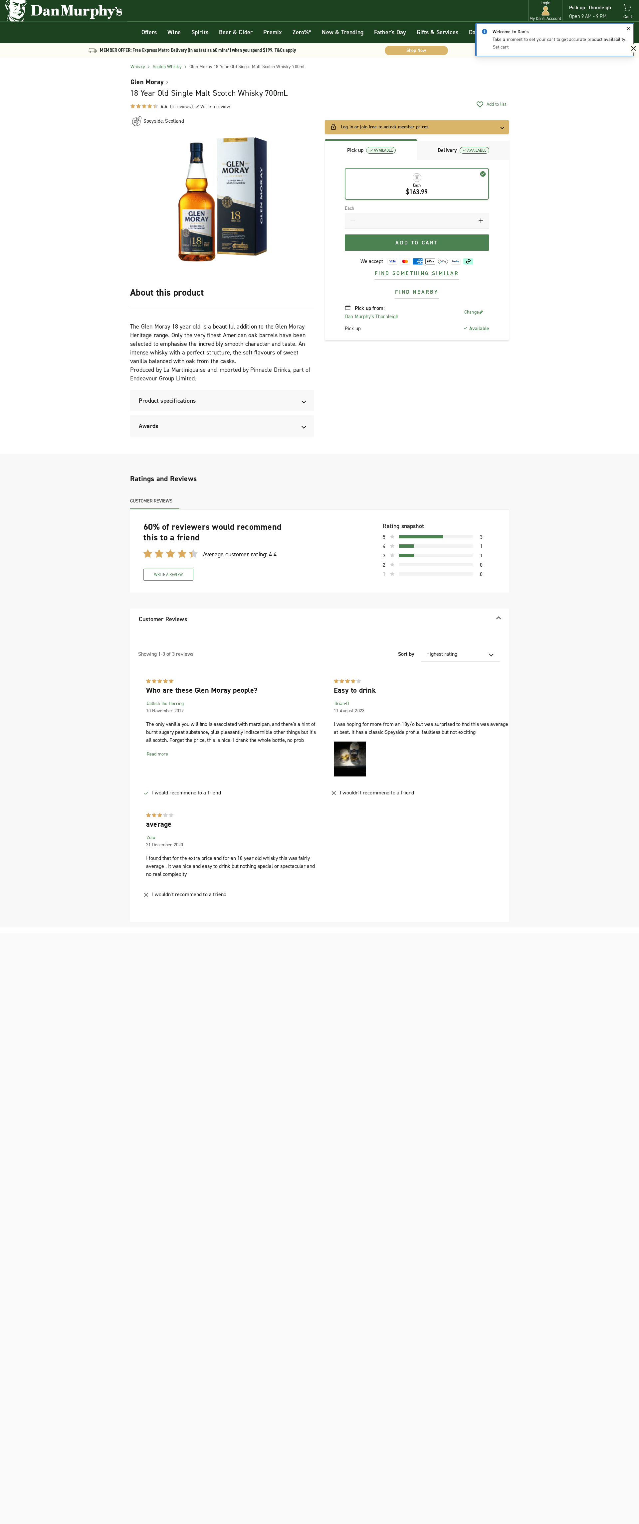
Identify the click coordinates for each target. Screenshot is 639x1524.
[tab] (371, 149)
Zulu (151, 837)
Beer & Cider (236, 32)
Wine (174, 32)
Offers (149, 32)
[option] (222, 201)
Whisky (137, 67)
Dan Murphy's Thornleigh (371, 316)
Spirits (199, 32)
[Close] (628, 28)
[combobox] (460, 654)
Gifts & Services (437, 32)
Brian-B (341, 703)
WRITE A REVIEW (168, 574)
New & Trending (342, 32)
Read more (157, 754)
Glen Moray (147, 81)
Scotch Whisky (167, 67)
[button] (545, 11)
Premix (272, 32)
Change (471, 312)
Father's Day (390, 32)
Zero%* (302, 32)
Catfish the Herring (165, 703)
